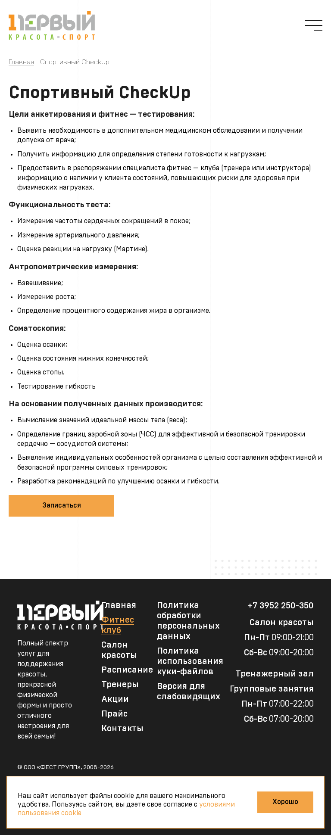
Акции (115, 699)
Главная (21, 62)
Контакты (122, 728)
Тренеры (120, 684)
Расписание (127, 670)
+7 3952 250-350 (281, 605)
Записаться (61, 505)
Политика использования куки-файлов (190, 661)
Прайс (114, 714)
